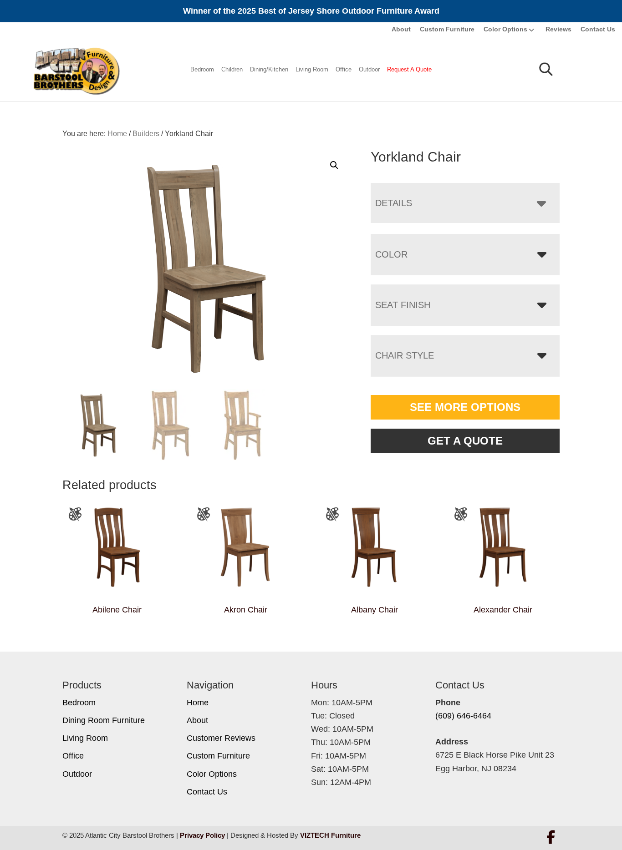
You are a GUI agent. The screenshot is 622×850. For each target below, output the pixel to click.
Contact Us (598, 29)
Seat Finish (402, 305)
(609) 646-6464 (463, 715)
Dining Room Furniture (103, 720)
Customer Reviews (221, 738)
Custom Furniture (447, 29)
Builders (146, 133)
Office (344, 69)
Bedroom (202, 69)
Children (232, 69)
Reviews (558, 29)
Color (391, 254)
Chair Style (404, 355)
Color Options (505, 29)
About (401, 29)
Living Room (312, 69)
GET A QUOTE (465, 441)
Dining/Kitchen (269, 69)
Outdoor (369, 69)
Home (198, 702)
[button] (334, 165)
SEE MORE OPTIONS (465, 407)
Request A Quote (409, 69)
